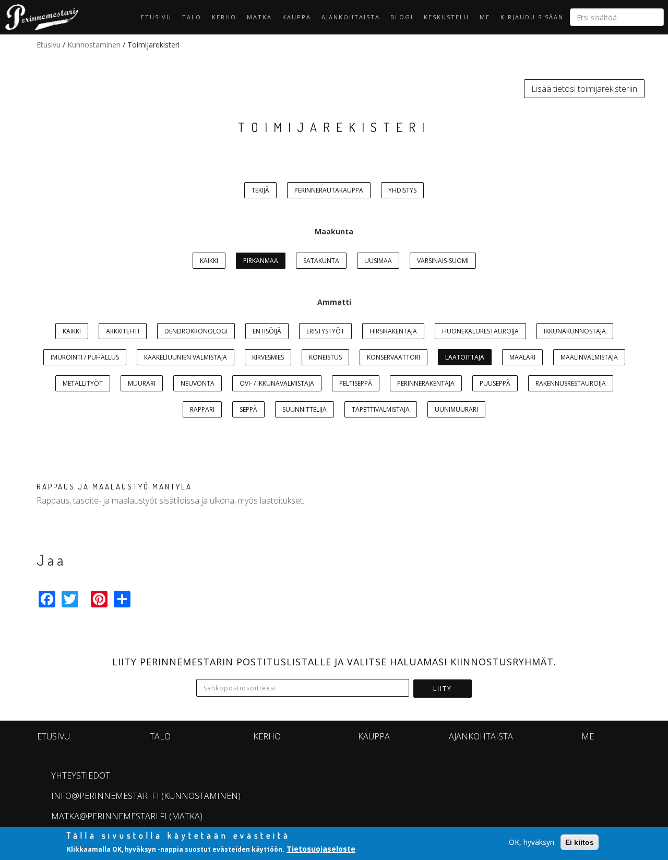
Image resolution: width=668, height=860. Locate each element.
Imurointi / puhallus (85, 357)
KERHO (224, 17)
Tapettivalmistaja (381, 409)
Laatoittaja (464, 357)
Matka (259, 17)
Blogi (401, 17)
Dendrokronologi (196, 331)
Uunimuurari (456, 409)
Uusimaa (378, 260)
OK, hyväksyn (531, 842)
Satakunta (321, 260)
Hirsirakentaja (393, 331)
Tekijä (260, 190)
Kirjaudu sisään (532, 17)
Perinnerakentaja (426, 383)
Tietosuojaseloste (321, 849)
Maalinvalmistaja (589, 357)
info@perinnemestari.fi (105, 796)
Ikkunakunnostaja (575, 331)
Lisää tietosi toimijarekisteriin (584, 88)
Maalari (522, 357)
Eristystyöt (325, 331)
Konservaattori (393, 357)
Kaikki (209, 260)
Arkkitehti (122, 331)
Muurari (142, 383)
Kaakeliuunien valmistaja (185, 357)
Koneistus (325, 357)
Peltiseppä (355, 383)
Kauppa (296, 17)
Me (485, 17)
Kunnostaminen (94, 45)
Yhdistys (402, 190)
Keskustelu (446, 17)
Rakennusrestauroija (570, 383)
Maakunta (334, 231)
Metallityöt (83, 383)
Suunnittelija (304, 409)
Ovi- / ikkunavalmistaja (277, 383)
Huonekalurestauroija (480, 331)
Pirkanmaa (260, 260)
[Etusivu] (39, 17)
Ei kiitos (579, 842)
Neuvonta (197, 383)
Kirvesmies (268, 357)
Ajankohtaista (350, 17)
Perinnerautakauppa (328, 190)
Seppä (248, 409)
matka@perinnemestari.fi (109, 816)
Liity (442, 688)
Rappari (202, 409)
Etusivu (156, 17)
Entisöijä (267, 331)
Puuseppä (495, 383)
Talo (191, 17)
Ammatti (334, 302)
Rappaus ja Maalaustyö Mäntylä (114, 487)
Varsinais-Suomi (443, 260)
